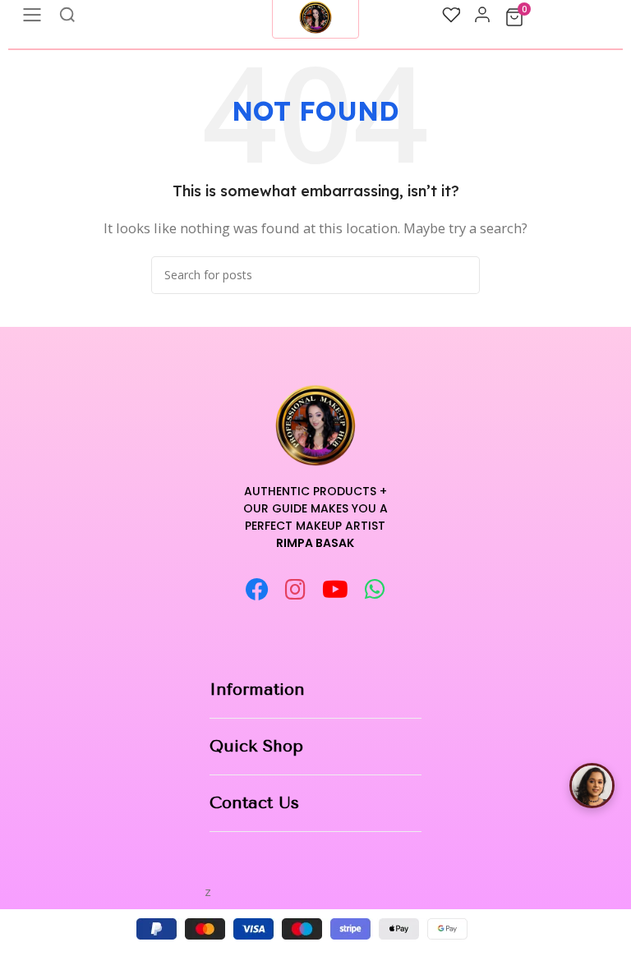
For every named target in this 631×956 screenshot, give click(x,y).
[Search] (461, 275)
